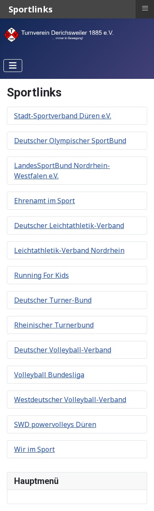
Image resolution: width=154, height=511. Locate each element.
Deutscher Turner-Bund (53, 300)
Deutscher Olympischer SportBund (70, 140)
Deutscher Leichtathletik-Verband (69, 225)
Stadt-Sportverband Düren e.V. (62, 115)
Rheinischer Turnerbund (54, 325)
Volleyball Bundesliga (49, 374)
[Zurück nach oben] (139, 495)
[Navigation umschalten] (12, 65)
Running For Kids (41, 275)
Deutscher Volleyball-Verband (62, 350)
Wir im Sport (34, 449)
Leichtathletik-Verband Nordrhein (69, 250)
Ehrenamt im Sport (44, 200)
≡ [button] (145, 8)
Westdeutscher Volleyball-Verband (70, 399)
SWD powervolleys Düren (55, 424)
